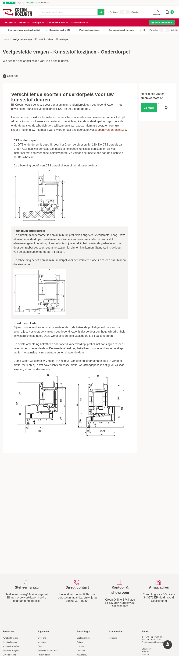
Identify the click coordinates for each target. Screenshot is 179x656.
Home (6, 39)
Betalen (80, 642)
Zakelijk (134, 12)
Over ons (42, 638)
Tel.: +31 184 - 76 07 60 (152, 637)
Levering (80, 646)
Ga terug (12, 75)
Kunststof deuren (10, 642)
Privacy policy (44, 655)
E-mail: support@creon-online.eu (156, 642)
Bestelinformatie (83, 638)
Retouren (81, 651)
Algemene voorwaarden (48, 651)
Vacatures (42, 642)
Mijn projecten (163, 22)
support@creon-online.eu (110, 129)
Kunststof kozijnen (10, 638)
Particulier (114, 12)
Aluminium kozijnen (11, 651)
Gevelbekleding (9, 655)
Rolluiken (113, 638)
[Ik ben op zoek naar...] (100, 12)
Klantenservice (83, 655)
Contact (149, 107)
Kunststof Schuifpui (11, 646)
